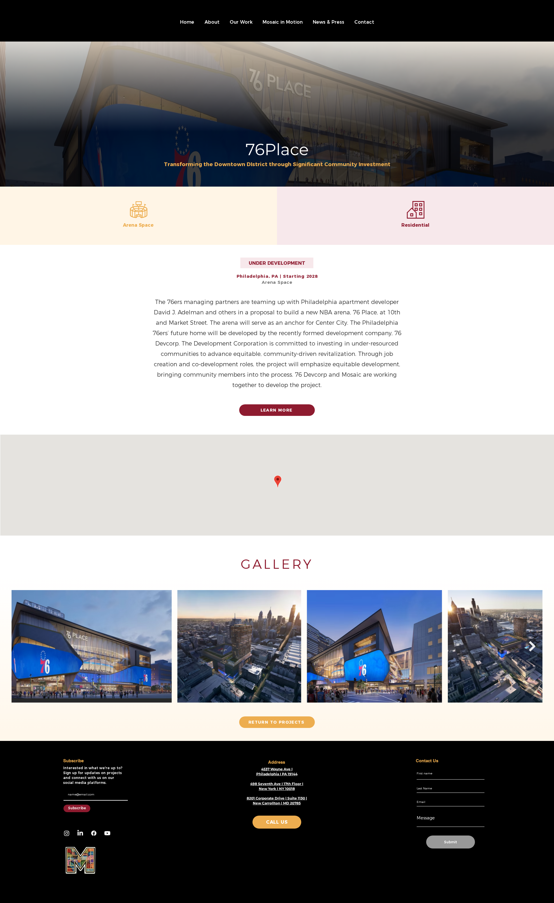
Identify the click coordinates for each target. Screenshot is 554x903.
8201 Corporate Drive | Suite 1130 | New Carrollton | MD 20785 (277, 800)
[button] (211, 22)
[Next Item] (532, 646)
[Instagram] (66, 833)
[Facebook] (93, 833)
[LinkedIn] (80, 833)
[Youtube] (107, 833)
